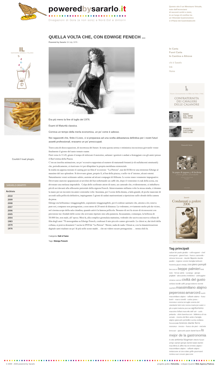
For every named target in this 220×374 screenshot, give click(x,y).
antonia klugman (184, 339)
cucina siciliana (197, 320)
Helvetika (175, 364)
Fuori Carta (175, 52)
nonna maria (190, 305)
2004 (10, 218)
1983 (10, 221)
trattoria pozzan (184, 308)
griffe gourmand (196, 351)
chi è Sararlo (175, 62)
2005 (10, 214)
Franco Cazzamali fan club (188, 130)
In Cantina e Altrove (180, 56)
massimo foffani (175, 311)
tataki (195, 343)
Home (172, 71)
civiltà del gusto (193, 279)
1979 (10, 225)
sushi (203, 293)
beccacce (173, 269)
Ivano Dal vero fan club (188, 116)
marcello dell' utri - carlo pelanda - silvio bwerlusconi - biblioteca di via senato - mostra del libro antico (187, 314)
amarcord (193, 292)
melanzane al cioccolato (179, 351)
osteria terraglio (183, 302)
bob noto (181, 305)
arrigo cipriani (174, 343)
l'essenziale (174, 323)
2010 (10, 196)
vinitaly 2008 (186, 265)
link (171, 67)
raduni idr (173, 252)
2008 (10, 203)
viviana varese (175, 280)
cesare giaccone (186, 354)
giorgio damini (186, 343)
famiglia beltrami (195, 261)
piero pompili (199, 264)
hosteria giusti (175, 265)
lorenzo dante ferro (189, 323)
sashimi (172, 288)
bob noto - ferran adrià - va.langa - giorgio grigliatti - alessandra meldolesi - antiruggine (187, 272)
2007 (10, 207)
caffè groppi (186, 284)
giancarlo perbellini (182, 320)
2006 (10, 210)
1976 (10, 228)
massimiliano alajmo (191, 287)
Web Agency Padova (204, 364)
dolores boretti (197, 284)
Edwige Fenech (61, 241)
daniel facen (196, 331)
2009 (10, 199)
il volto (171, 340)
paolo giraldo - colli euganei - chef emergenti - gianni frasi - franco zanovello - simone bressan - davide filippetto (187, 255)
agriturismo (197, 308)
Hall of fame (63, 236)
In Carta (173, 48)
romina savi (174, 354)
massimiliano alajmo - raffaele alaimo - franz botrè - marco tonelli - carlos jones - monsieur (187, 299)
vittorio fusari (198, 340)
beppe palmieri (189, 269)
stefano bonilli (174, 284)
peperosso (177, 292)
